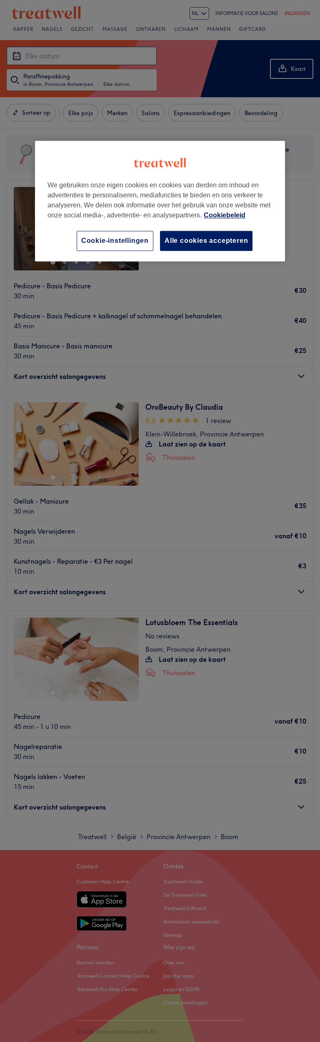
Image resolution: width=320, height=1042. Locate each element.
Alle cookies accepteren (206, 240)
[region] (160, 201)
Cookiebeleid (224, 215)
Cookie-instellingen (115, 240)
